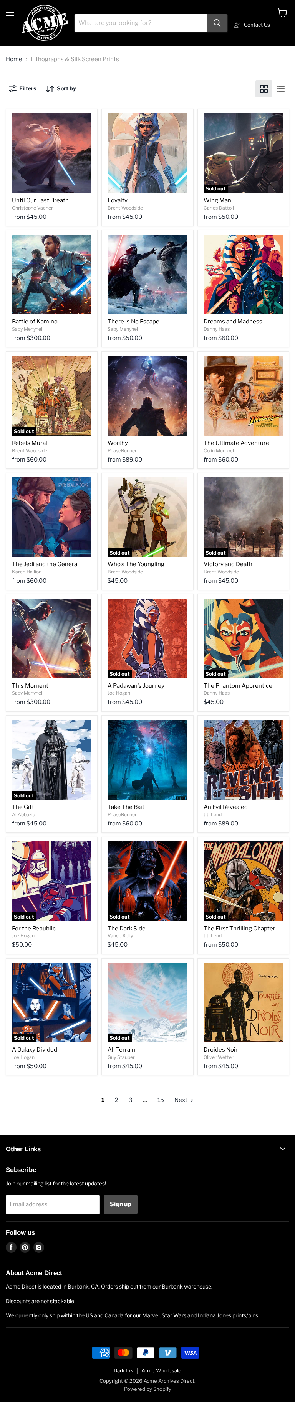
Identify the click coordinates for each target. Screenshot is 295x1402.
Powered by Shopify (147, 1389)
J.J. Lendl (213, 814)
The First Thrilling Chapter (239, 928)
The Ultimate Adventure (236, 443)
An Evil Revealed (226, 807)
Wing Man (217, 200)
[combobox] (141, 23)
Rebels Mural (29, 443)
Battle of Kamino (35, 321)
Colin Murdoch (219, 450)
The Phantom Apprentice (238, 685)
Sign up (120, 1204)
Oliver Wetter (219, 1057)
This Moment (30, 685)
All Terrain (121, 1049)
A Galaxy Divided (34, 1049)
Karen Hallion (26, 572)
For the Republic (34, 928)
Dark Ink (123, 1370)
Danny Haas (217, 329)
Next (181, 1100)
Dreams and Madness (233, 321)
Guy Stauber (121, 1057)
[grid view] (263, 88)
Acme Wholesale (161, 1370)
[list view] (280, 88)
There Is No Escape (133, 321)
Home (14, 59)
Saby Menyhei (27, 329)
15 (160, 1100)
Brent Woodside (125, 208)
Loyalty (118, 200)
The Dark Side (127, 928)
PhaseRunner (122, 450)
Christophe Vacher (32, 208)
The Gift (23, 807)
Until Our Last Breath (40, 200)
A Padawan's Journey (136, 685)
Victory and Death (228, 564)
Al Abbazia (23, 814)
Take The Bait (126, 807)
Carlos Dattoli (219, 208)
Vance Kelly (120, 936)
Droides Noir (221, 1049)
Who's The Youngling (136, 564)
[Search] (217, 23)
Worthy (118, 443)
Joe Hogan (119, 693)
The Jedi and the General (45, 564)
